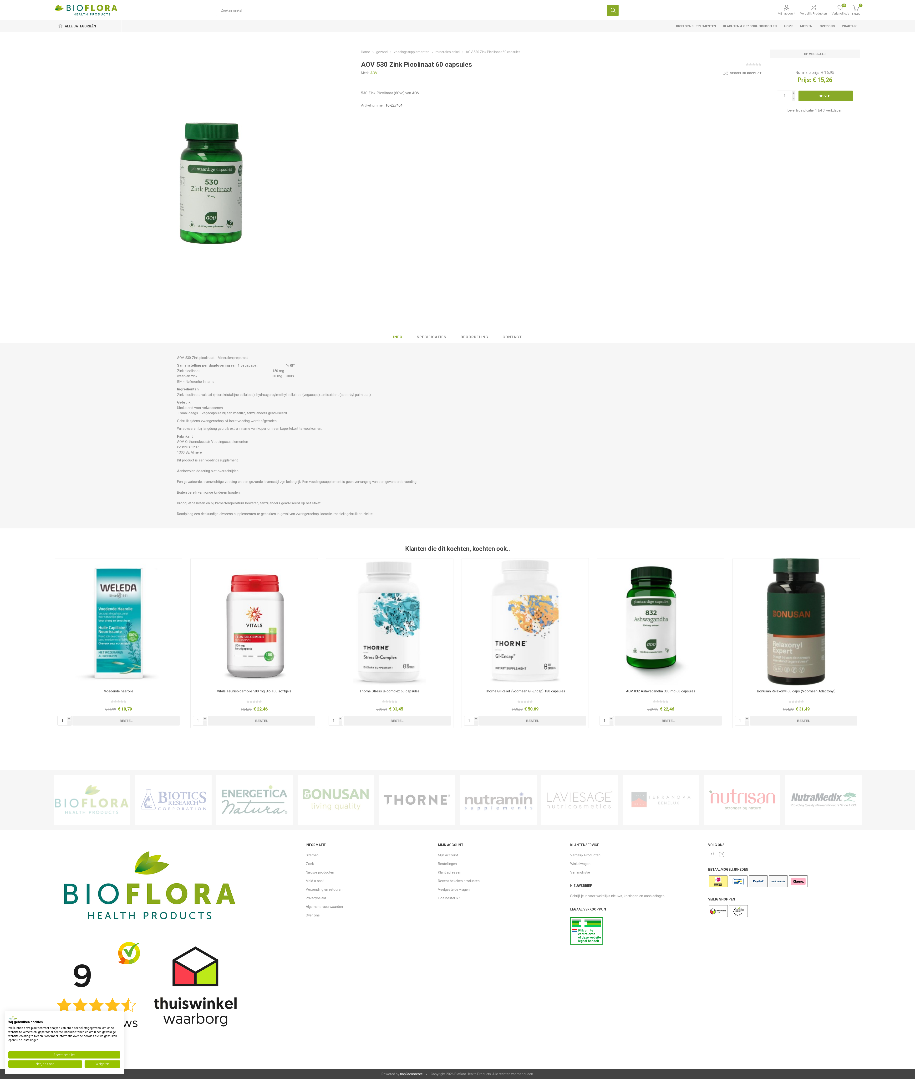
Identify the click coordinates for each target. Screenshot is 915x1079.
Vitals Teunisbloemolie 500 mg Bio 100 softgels (254, 691)
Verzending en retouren (324, 889)
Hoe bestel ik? (449, 898)
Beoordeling (474, 337)
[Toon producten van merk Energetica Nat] (254, 800)
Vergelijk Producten (813, 13)
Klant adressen (449, 872)
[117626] (796, 621)
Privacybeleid (316, 898)
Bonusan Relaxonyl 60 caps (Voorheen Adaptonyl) (796, 691)
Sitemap (312, 855)
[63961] (254, 621)
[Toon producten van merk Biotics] (173, 800)
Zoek (613, 10)
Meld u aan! (315, 881)
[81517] (525, 621)
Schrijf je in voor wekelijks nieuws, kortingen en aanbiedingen (617, 896)
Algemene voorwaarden (324, 907)
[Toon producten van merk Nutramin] (498, 800)
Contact (512, 337)
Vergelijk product (745, 73)
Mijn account (786, 13)
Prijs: (804, 80)
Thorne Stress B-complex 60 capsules (390, 691)
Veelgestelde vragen (454, 889)
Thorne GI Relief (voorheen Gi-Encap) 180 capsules (525, 691)
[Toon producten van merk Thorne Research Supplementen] (417, 800)
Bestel (825, 96)
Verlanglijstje (580, 872)
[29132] (118, 621)
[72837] (389, 621)
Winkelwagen (580, 864)
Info (397, 337)
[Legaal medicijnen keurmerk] (586, 943)
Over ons (313, 915)
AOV (373, 73)
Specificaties (431, 337)
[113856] (660, 621)
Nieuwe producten (320, 872)
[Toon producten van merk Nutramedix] (823, 800)
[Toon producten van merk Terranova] (661, 800)
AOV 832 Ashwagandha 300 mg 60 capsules (660, 691)
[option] (92, 800)
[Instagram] (722, 854)
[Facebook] (713, 854)
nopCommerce (411, 1074)
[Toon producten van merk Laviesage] (579, 800)
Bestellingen (447, 864)
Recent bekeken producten (459, 881)
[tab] (398, 337)
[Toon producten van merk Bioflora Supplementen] (92, 800)
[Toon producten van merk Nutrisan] (742, 800)
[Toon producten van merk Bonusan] (336, 800)
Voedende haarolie (118, 691)
